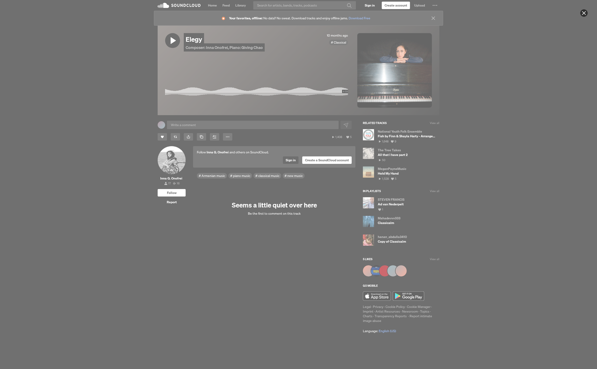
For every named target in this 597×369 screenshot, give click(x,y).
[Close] (584, 13)
